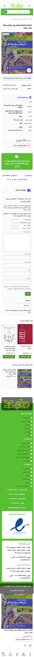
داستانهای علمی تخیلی (23, 455)
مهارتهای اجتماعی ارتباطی (22, 459)
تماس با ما (26, 430)
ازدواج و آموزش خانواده (22, 452)
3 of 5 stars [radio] (13, 219)
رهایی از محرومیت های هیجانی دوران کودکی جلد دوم (9, 350)
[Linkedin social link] (12, 179)
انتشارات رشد (25, 419)
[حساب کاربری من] (5, 6)
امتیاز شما (25, 220)
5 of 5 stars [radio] (10, 219)
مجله (27, 437)
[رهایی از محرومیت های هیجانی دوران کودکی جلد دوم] (8, 336)
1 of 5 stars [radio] (16, 219)
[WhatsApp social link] (10, 179)
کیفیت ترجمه (25, 228)
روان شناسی (14, 19)
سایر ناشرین (23, 19)
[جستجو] (5, 11)
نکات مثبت (26, 254)
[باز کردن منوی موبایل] (28, 6)
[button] (24, 358)
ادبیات (27, 477)
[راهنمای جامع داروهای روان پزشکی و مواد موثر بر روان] (24, 379)
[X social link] (17, 179)
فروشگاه (27, 426)
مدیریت (27, 484)
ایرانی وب (12, 592)
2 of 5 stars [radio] (14, 219)
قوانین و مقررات (25, 423)
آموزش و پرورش (24, 445)
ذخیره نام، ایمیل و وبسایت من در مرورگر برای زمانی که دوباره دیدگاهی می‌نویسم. (18, 288)
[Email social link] (14, 179)
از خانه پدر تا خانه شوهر (24, 349)
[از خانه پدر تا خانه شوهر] (24, 336)
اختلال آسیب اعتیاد (24, 448)
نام (27, 270)
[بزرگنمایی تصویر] (28, 70)
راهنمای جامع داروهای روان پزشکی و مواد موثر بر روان (8, 373)
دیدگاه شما (25, 232)
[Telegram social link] (7, 179)
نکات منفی (26, 262)
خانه (30, 19)
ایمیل (27, 278)
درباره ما (27, 433)
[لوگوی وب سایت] (16, 6)
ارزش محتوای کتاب (23, 223)
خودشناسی (26, 462)
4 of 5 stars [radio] (11, 219)
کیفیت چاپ (25, 226)
